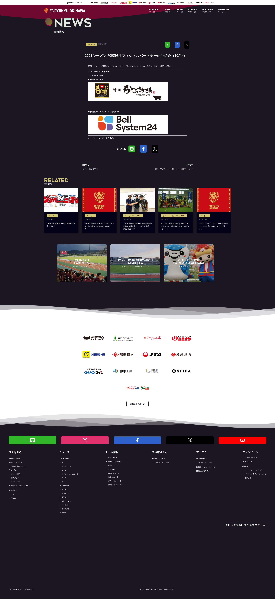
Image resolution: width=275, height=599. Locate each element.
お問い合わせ (28, 589)
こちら (111, 138)
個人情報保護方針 (16, 589)
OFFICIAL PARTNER (137, 404)
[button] (154, 10)
